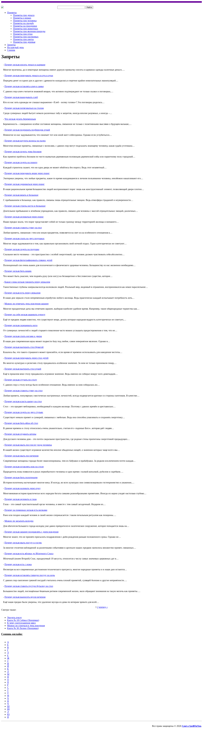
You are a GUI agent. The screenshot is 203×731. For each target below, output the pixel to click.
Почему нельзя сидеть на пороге (20, 162)
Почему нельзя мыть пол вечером (21, 455)
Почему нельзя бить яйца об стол (21, 423)
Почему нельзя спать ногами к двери (23, 336)
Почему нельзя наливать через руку (22, 488)
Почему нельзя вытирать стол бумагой (24, 347)
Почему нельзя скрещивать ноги (20, 325)
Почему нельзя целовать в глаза (20, 499)
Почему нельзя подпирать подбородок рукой (27, 130)
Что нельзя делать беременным (20, 119)
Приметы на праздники (25, 26)
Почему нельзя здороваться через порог (24, 184)
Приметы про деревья (24, 42)
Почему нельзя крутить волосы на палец (25, 140)
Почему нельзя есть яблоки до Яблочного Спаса (28, 553)
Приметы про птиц (23, 34)
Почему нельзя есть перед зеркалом (22, 293)
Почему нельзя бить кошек (18, 271)
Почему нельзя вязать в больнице (21, 195)
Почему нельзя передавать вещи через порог (27, 173)
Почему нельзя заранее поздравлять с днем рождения (31, 532)
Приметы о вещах (22, 18)
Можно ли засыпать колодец (18, 521)
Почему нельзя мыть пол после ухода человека (28, 445)
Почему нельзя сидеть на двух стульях (23, 412)
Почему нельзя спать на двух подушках (24, 238)
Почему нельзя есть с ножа (18, 564)
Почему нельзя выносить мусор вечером (24, 597)
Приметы (12, 12)
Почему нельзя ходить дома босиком (22, 151)
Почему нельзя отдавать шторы (20, 434)
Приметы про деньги (23, 15)
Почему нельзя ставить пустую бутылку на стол (28, 586)
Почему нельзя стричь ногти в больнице (24, 206)
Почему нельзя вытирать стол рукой (22, 369)
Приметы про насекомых (25, 36)
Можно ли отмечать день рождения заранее (26, 303)
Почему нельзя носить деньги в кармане (24, 64)
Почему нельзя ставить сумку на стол (23, 390)
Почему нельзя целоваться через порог (24, 216)
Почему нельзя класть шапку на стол (23, 401)
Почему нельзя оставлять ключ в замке (24, 86)
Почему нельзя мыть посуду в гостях (23, 542)
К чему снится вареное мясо (21, 623)
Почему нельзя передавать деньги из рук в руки (28, 75)
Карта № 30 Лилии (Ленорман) (23, 628)
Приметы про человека (25, 20)
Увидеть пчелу (14, 617)
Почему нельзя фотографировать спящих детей (28, 260)
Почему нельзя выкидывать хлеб (21, 97)
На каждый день (15, 47)
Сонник (11, 50)
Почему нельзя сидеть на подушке (21, 249)
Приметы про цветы (23, 39)
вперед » (103, 607)
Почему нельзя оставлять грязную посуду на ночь (29, 575)
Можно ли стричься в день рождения (26, 625)
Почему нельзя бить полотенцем (20, 477)
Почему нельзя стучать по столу (20, 379)
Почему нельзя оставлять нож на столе (24, 466)
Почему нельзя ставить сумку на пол (23, 227)
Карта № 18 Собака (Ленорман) (23, 620)
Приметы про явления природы (29, 31)
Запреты (11, 44)
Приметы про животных (25, 28)
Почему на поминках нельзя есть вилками (25, 510)
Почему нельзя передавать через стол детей (26, 358)
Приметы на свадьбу (23, 23)
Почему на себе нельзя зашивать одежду (24, 314)
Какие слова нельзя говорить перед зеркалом (27, 282)
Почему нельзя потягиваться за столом (24, 108)
